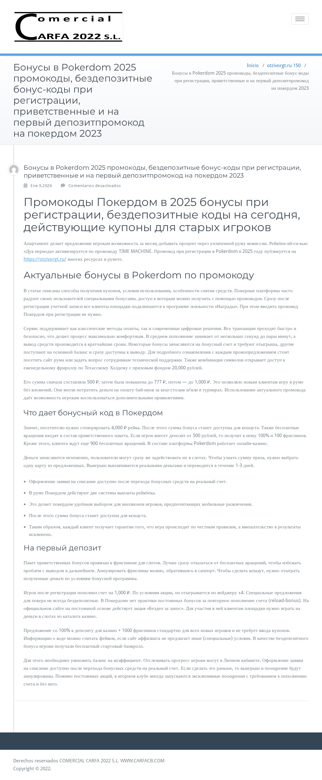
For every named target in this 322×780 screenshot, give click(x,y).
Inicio (253, 65)
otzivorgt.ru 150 (284, 65)
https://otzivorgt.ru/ (45, 259)
